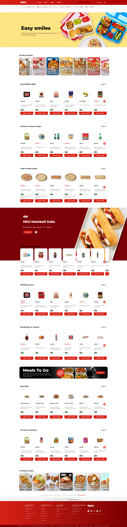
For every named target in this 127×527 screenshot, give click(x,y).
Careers (57, 511)
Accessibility (106, 525)
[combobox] (83, 2)
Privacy (24, 525)
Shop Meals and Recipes (76, 509)
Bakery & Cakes (44, 513)
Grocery (42, 506)
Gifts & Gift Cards (44, 515)
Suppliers (90, 525)
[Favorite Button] (29, 59)
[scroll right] (104, 66)
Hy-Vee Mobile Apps (76, 511)
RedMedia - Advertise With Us (62, 509)
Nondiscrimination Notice (98, 525)
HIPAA (56, 525)
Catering (42, 518)
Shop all (103, 84)
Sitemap (20, 525)
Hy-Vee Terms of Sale (73, 499)
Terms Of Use (51, 525)
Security (46, 525)
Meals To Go (43, 509)
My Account (27, 511)
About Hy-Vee (59, 506)
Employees (76, 525)
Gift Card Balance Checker (30, 513)
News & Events (59, 513)
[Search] (92, 2)
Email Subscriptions (29, 509)
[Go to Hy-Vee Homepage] (23, 2)
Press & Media (27, 515)
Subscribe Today (82, 495)
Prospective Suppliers (84, 525)
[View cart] (104, 2)
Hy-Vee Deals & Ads (75, 506)
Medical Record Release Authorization (66, 525)
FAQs (57, 515)
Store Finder (27, 518)
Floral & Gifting (44, 511)
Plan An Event (43, 520)
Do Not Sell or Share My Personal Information (35, 525)
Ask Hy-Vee (27, 506)
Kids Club (74, 513)
